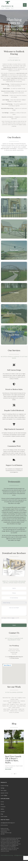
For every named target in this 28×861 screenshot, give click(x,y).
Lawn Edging (4, 795)
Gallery (2, 809)
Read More (8, 769)
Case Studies (4, 816)
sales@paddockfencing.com (8, 822)
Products (3, 806)
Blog (2, 814)
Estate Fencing (4, 785)
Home (2, 801)
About (2, 804)
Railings (2, 788)
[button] (1, 28)
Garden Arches (4, 793)
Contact (3, 811)
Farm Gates (3, 790)
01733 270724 (4, 825)
